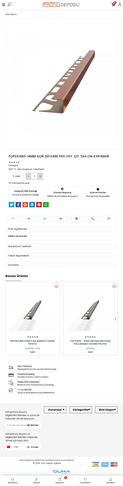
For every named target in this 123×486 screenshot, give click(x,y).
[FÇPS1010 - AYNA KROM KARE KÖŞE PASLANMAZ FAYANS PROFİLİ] (90, 309)
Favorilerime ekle (20, 183)
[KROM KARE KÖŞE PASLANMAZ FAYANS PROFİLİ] (32, 309)
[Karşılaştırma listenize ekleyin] (61, 219)
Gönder (35, 425)
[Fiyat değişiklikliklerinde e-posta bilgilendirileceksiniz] (77, 219)
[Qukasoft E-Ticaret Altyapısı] (61, 472)
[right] (115, 319)
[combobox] (9, 447)
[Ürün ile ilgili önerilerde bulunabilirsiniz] (109, 219)
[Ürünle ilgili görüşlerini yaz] (45, 219)
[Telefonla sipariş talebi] (93, 219)
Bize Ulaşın (106, 410)
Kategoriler (81, 410)
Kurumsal (55, 410)
